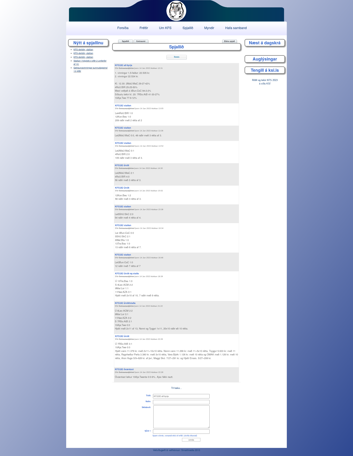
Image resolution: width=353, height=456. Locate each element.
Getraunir (140, 41)
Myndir (209, 27)
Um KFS (165, 27)
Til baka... (176, 388)
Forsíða (123, 27)
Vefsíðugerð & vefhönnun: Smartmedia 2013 (176, 450)
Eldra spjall (229, 41)
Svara (176, 57)
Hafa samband (236, 27)
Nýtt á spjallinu (88, 43)
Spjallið (188, 27)
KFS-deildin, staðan (83, 49)
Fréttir (144, 27)
